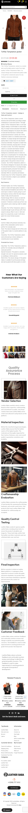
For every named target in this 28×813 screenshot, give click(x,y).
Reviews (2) (14, 109)
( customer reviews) (14, 61)
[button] (3, 28)
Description (5, 109)
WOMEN (10, 11)
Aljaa (20, 805)
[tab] (5, 109)
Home (4, 11)
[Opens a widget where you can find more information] (7, 810)
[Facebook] (9, 713)
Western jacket (18, 11)
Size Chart (9, 81)
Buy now (15, 102)
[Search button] (25, 7)
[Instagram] (12, 713)
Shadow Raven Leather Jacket (7, 697)
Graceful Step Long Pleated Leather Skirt (20, 697)
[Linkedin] (18, 713)
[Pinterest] (15, 713)
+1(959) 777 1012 (14, 782)
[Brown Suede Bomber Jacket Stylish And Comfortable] (14, 45)
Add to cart (15, 95)
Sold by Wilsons (7, 64)
